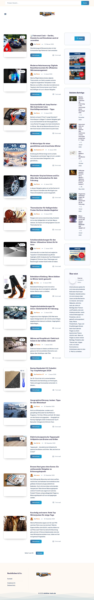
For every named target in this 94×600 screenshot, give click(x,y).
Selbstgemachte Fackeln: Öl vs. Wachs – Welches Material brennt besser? (81, 177)
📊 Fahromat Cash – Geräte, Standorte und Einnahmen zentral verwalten (44, 38)
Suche (85, 3)
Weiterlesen (37, 55)
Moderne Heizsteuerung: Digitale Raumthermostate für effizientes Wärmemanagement (44, 67)
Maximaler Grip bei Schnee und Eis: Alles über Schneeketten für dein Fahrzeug (44, 178)
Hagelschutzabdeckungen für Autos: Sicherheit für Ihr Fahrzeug (82, 199)
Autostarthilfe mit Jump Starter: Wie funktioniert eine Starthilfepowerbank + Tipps (43, 107)
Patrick (80, 278)
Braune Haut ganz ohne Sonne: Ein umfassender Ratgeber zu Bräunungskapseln (44, 469)
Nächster (39, 553)
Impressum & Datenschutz (11, 584)
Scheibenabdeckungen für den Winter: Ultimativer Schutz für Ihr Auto (44, 242)
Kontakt (9, 579)
